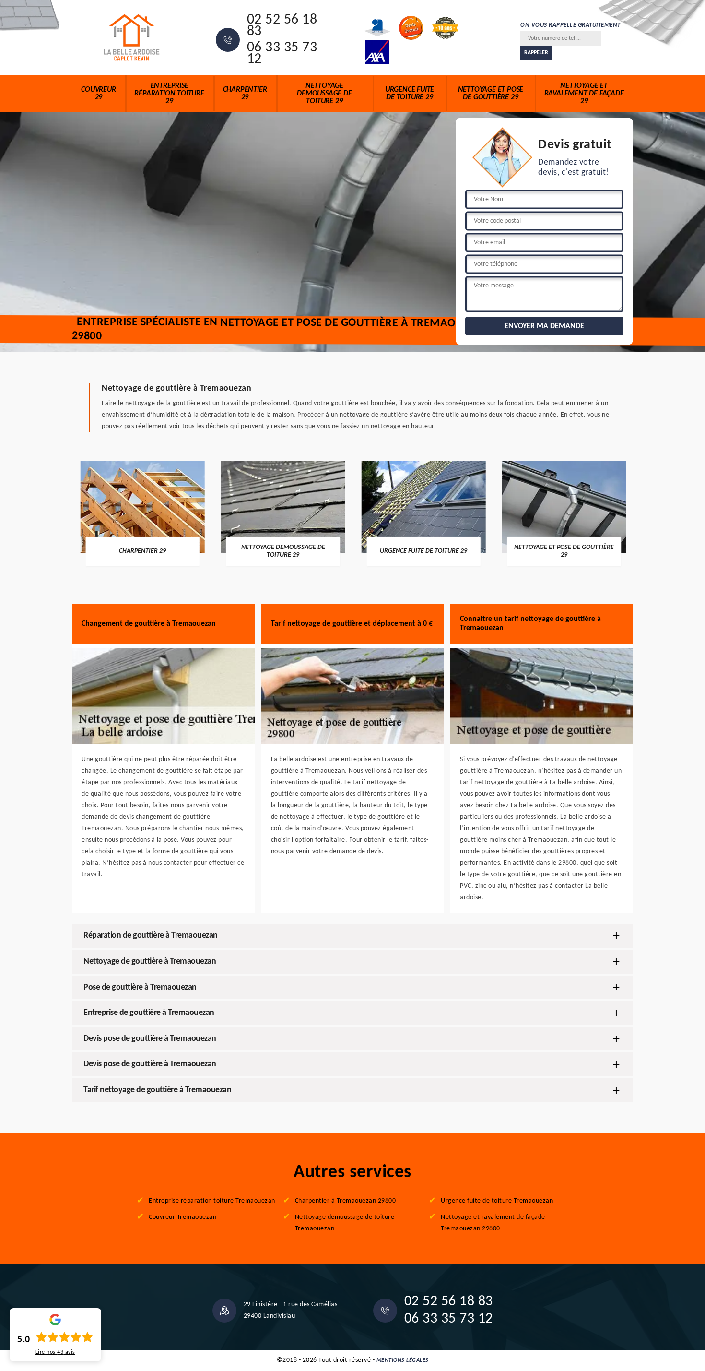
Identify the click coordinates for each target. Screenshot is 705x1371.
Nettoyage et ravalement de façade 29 (584, 93)
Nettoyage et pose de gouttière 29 (491, 93)
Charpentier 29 (245, 93)
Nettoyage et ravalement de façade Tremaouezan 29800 (493, 1223)
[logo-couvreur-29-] (132, 37)
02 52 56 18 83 (282, 25)
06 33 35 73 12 (282, 53)
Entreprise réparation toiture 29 (169, 93)
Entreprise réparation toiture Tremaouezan (212, 1200)
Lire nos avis (55, 1352)
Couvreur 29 (98, 93)
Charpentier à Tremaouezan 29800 (345, 1200)
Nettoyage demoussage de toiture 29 (324, 93)
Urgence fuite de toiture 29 (409, 93)
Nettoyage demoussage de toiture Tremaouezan (345, 1223)
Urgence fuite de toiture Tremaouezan (497, 1200)
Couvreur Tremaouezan (182, 1217)
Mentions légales (402, 1360)
